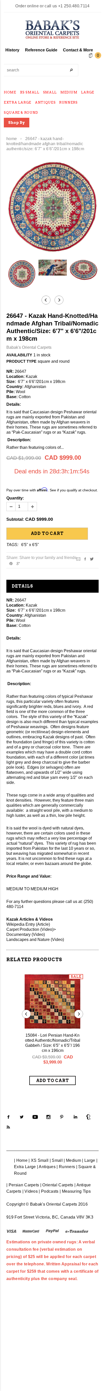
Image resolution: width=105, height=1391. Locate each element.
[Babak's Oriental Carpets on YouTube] (35, 1117)
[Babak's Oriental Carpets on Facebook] (8, 1117)
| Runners (66, 1167)
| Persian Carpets (22, 1185)
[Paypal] (52, 1231)
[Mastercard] (30, 1231)
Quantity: (15, 498)
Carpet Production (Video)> (31, 929)
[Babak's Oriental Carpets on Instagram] (48, 1117)
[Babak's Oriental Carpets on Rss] (8, 1127)
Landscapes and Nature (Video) (35, 939)
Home (11, 139)
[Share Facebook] (85, 558)
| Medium (72, 1160)
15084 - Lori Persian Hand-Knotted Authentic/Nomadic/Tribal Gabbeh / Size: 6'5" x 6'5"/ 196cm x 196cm (52, 1043)
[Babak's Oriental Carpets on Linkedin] (75, 1117)
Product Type (21, 361)
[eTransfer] (76, 1231)
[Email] (78, 558)
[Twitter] (92, 558)
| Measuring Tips (75, 1191)
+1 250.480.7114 (74, 6)
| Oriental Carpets (56, 1185)
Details (22, 586)
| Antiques (46, 1167)
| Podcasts (48, 1191)
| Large (88, 1160)
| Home (21, 1160)
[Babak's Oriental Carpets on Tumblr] (88, 1117)
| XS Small (38, 1160)
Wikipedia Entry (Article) (28, 924)
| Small (56, 1160)
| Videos (30, 1191)
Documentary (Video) (25, 934)
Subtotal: (15, 519)
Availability (19, 355)
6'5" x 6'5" (30, 545)
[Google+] (18, 563)
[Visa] (11, 1231)
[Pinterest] (10, 563)
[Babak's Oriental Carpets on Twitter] (21, 1117)
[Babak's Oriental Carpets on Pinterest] (61, 1117)
